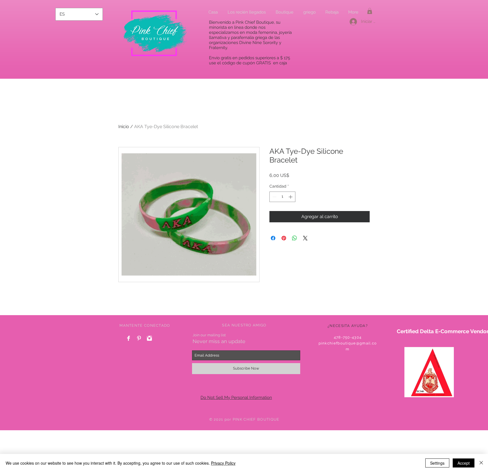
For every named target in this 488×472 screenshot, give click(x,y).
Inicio (123, 126)
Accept (463, 463)
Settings (437, 463)
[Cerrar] (481, 462)
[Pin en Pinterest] (283, 238)
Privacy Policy (223, 463)
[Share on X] (305, 238)
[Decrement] (273, 197)
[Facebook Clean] (128, 338)
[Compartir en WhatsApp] (294, 238)
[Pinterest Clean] (138, 338)
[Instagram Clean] (149, 338)
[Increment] (291, 197)
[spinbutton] (282, 197)
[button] (369, 11)
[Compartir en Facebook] (273, 238)
